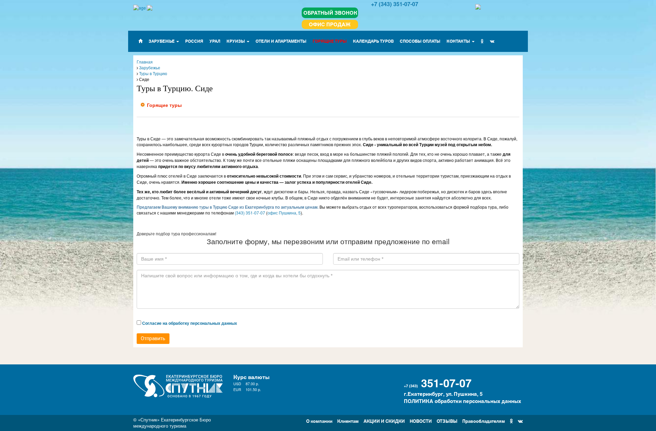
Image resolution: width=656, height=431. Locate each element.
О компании (319, 420)
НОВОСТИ (421, 420)
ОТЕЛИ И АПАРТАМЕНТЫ (281, 41)
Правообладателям (483, 420)
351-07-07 (446, 382)
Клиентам (348, 420)
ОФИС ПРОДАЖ (330, 24)
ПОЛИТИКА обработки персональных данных (462, 400)
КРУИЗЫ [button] (236, 41)
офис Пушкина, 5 (284, 213)
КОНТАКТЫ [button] (459, 41)
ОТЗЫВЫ (447, 420)
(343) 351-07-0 (249, 213)
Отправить (153, 338)
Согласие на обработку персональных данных (189, 323)
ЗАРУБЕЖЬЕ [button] (162, 41)
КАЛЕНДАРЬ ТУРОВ (373, 41)
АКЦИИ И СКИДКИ (384, 420)
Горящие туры (164, 104)
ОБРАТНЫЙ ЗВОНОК (330, 12)
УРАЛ (214, 41)
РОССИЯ (194, 41)
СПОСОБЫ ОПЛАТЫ (420, 41)
